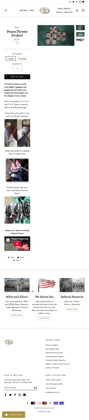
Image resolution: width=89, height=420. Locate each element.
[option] (55, 35)
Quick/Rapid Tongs (52, 349)
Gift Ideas (23, 10)
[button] (17, 43)
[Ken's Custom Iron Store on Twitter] (10, 394)
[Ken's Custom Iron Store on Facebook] (5, 394)
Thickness (17, 54)
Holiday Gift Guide (52, 368)
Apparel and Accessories (54, 353)
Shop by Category (52, 345)
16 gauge (22, 58)
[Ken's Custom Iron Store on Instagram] (19, 394)
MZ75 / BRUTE (64, 8)
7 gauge (10, 58)
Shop (32, 10)
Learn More (17, 315)
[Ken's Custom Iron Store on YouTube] (24, 394)
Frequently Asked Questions (56, 360)
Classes (59, 12)
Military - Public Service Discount (57, 364)
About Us (68, 12)
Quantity (17, 64)
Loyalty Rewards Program (55, 356)
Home (17, 27)
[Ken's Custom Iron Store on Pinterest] (15, 394)
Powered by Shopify (44, 411)
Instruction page (20, 107)
